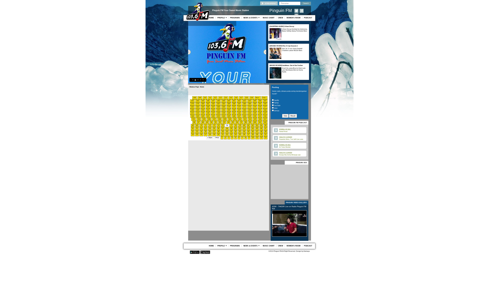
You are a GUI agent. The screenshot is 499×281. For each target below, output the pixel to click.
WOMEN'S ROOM (293, 18)
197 (213, 101)
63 (248, 128)
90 (211, 122)
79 (240, 125)
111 (235, 119)
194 (197, 101)
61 (240, 128)
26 (244, 134)
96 (237, 122)
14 (193, 134)
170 (228, 107)
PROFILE (221, 18)
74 (218, 125)
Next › (257, 98)
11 (257, 138)
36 (210, 131)
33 (197, 131)
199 (223, 101)
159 (249, 110)
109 (224, 119)
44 (244, 131)
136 (208, 113)
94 (228, 122)
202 (239, 101)
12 (261, 138)
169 (223, 107)
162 (265, 110)
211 (210, 98)
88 (203, 122)
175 (254, 107)
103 (193, 119)
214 (225, 98)
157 (239, 110)
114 (250, 119)
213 (220, 98)
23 (231, 134)
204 (249, 101)
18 (210, 134)
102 (265, 122)
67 (266, 128)
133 (192, 113)
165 (202, 107)
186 (234, 104)
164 (197, 107)
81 (248, 125)
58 (227, 128)
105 (204, 119)
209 (199, 98)
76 (227, 125)
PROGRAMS (235, 18)
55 (214, 128)
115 (255, 119)
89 (207, 122)
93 (224, 122)
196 (208, 101)
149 (197, 110)
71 (205, 125)
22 (227, 134)
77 (231, 125)
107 (214, 119)
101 (260, 122)
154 (223, 110)
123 (218, 116)
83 (257, 125)
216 (236, 98)
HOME (211, 18)
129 (249, 116)
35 (205, 131)
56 (218, 128)
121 (208, 116)
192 (265, 104)
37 (214, 131)
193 (192, 101)
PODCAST (308, 18)
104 (198, 119)
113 (245, 119)
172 (239, 107)
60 (236, 128)
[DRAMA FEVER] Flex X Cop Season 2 (284, 46)
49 (266, 131)
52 (201, 128)
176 (260, 107)
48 (261, 131)
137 (213, 113)
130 (254, 116)
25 (240, 134)
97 (241, 122)
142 (239, 113)
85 (266, 125)
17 (205, 134)
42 (236, 131)
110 (230, 119)
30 (261, 134)
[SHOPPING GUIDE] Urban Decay (282, 26)
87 (198, 122)
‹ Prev (217, 138)
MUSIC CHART (268, 18)
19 (214, 134)
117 (265, 119)
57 (223, 128)
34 (201, 131)
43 (240, 131)
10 (253, 138)
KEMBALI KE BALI (285, 129)
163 (192, 107)
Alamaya (306, 251)
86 (194, 122)
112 (240, 119)
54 (210, 128)
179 (197, 104)
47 (257, 131)
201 (234, 101)
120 (202, 116)
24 (236, 134)
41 (231, 131)
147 (265, 113)
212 (215, 98)
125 (228, 116)
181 (208, 104)
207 (265, 101)
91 (216, 122)
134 (197, 113)
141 (234, 113)
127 (239, 116)
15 (197, 134)
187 (239, 104)
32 (193, 131)
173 (244, 107)
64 (253, 128)
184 (223, 104)
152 (213, 110)
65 (257, 128)
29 (257, 134)
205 (254, 101)
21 (223, 134)
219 (251, 98)
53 (205, 128)
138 (218, 113)
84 (261, 125)
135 (202, 113)
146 (260, 113)
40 (227, 131)
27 (248, 134)
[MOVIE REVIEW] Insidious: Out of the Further (286, 65)
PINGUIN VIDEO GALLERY (296, 202)
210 (205, 98)
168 (218, 107)
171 (234, 107)
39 (223, 131)
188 (244, 104)
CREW (280, 18)
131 (260, 116)
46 (253, 131)
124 (223, 116)
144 (249, 113)
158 (244, 110)
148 (192, 110)
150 (202, 110)
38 (218, 131)
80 (244, 125)
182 (213, 104)
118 (192, 116)
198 (218, 101)
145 (254, 113)
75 (223, 125)
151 (208, 110)
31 (266, 134)
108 (219, 119)
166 (208, 107)
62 (244, 128)
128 (244, 116)
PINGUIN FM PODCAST (297, 123)
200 (228, 101)
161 (260, 110)
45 (248, 131)
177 (265, 107)
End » (264, 98)
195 (202, 101)
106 (209, 119)
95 (233, 122)
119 (197, 116)
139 (223, 113)
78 (236, 125)
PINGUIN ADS (301, 163)
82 (253, 125)
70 (201, 125)
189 (249, 104)
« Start (209, 138)
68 (193, 125)
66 (261, 128)
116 (260, 119)
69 (197, 125)
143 (244, 113)
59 (231, 128)
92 (220, 122)
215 (230, 98)
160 (254, 110)
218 (246, 98)
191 (260, 104)
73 (214, 125)
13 (266, 138)
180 (202, 104)
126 (234, 116)
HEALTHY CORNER (285, 137)
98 (246, 122)
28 (253, 134)
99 (250, 122)
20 (218, 134)
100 (254, 122)
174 (249, 107)
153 (218, 110)
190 (254, 104)
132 (265, 116)
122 (213, 116)
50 (193, 128)
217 (241, 98)
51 (197, 128)
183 (218, 104)
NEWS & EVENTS (251, 18)
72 (210, 125)
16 (201, 134)
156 (234, 110)
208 (194, 98)
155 (228, 110)
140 (228, 113)
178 (192, 104)
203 (244, 101)
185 (228, 104)
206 (260, 101)
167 (213, 107)
